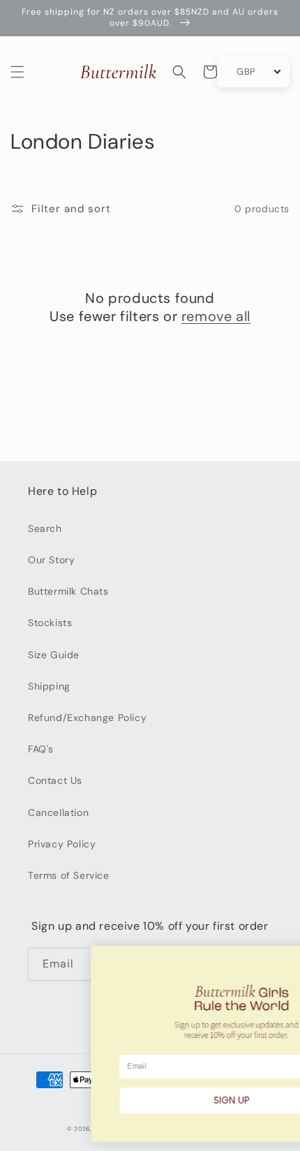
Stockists (50, 622)
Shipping (49, 686)
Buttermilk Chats (68, 591)
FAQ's (41, 749)
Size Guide (54, 654)
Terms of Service (69, 875)
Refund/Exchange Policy (87, 717)
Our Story (51, 560)
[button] (17, 72)
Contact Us (55, 780)
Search (45, 528)
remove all (215, 316)
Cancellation (58, 812)
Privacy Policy (62, 844)
